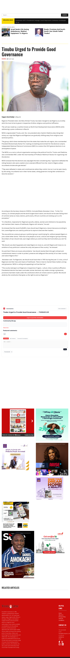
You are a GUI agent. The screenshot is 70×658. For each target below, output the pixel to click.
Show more (6, 327)
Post (65, 349)
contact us (61, 637)
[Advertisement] (35, 292)
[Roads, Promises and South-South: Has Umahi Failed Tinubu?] (39, 32)
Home (60, 613)
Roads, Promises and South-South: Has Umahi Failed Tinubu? (54, 31)
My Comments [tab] (13, 338)
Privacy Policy (62, 617)
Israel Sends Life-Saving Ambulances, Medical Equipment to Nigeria (20, 31)
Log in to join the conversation (35, 317)
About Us (61, 615)
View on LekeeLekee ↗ (62, 308)
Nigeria (4, 59)
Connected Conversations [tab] (22, 338)
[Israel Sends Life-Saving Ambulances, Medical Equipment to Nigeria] (6, 32)
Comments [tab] (6, 338)
